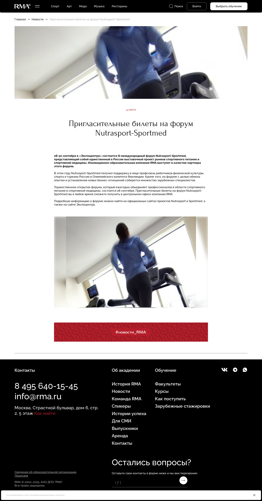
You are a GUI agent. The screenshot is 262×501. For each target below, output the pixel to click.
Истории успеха (129, 413)
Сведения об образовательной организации (45, 472)
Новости (38, 19)
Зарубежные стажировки (182, 406)
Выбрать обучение (229, 6)
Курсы (162, 391)
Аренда (120, 435)
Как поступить (170, 398)
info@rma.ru (38, 396)
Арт (69, 6)
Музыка (99, 6)
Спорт (55, 6)
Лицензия (21, 475)
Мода (83, 6)
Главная (20, 19)
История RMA (126, 383)
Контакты (122, 443)
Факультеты (168, 383)
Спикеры (121, 406)
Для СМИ (121, 420)
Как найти (44, 413)
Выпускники (125, 428)
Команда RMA (126, 398)
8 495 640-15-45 (46, 386)
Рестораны (119, 6)
